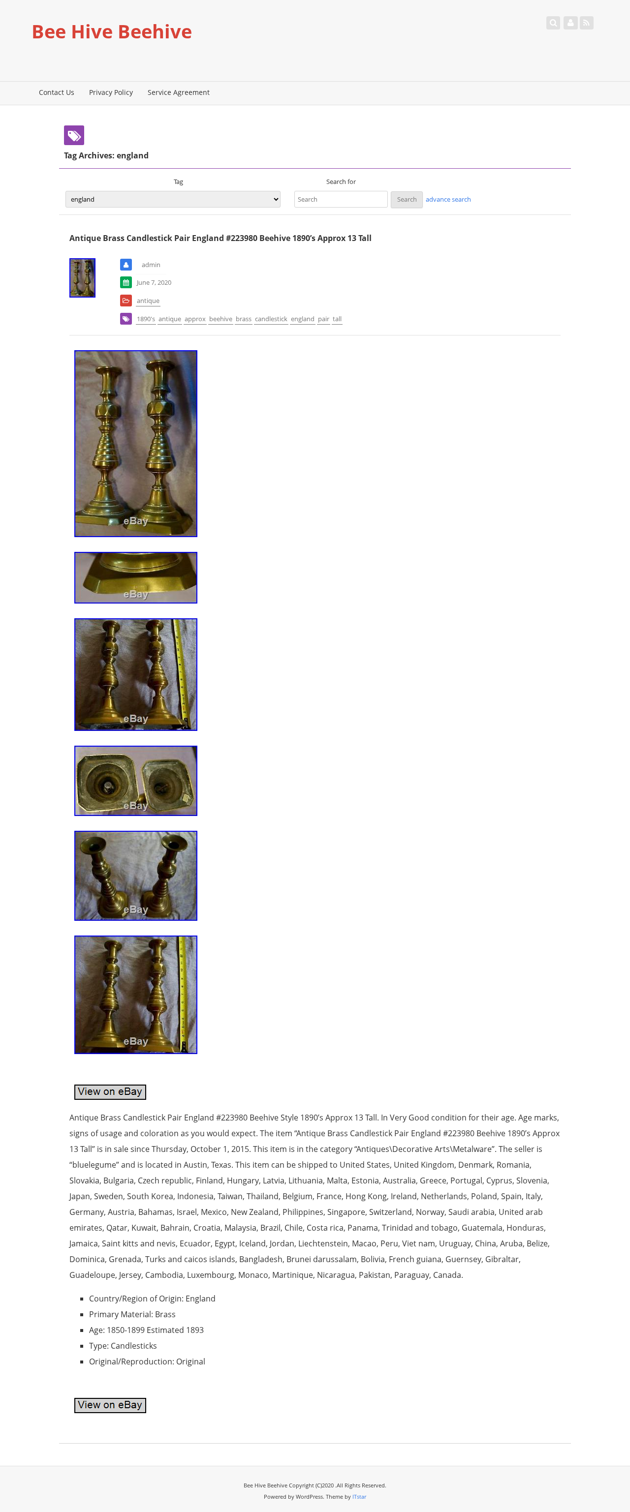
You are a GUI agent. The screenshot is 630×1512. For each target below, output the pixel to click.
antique (148, 300)
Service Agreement (179, 92)
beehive (220, 318)
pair (323, 318)
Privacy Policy (111, 92)
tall (337, 318)
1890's (146, 318)
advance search (448, 199)
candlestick (271, 318)
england (303, 318)
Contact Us (56, 92)
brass (244, 318)
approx (195, 318)
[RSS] (587, 22)
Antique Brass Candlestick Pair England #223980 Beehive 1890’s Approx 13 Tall (220, 238)
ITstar (359, 1496)
